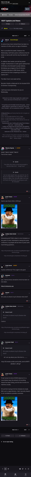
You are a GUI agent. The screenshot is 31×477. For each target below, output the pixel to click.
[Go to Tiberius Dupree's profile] (2, 148)
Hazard (7, 292)
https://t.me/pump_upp (7, 286)
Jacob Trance (8, 196)
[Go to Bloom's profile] (2, 28)
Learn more (3, 2)
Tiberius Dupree (9, 148)
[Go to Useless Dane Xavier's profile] (2, 234)
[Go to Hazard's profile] (2, 293)
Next (25, 35)
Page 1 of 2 (14, 35)
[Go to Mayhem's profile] (2, 276)
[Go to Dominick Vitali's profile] (2, 342)
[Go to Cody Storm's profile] (2, 266)
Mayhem (7, 275)
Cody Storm (8, 265)
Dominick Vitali (9, 342)
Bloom (7, 40)
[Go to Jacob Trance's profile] (2, 197)
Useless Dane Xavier (10, 234)
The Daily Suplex (18, 28)
